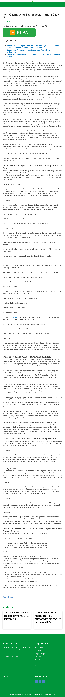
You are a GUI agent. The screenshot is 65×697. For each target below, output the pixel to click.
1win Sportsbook (14, 52)
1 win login (14, 317)
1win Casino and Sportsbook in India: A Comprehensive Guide (33, 45)
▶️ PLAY (19, 32)
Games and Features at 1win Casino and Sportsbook (28, 50)
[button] (19, 597)
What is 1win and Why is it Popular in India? (25, 48)
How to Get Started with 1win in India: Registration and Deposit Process (33, 55)
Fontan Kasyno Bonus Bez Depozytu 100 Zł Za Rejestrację (16, 615)
